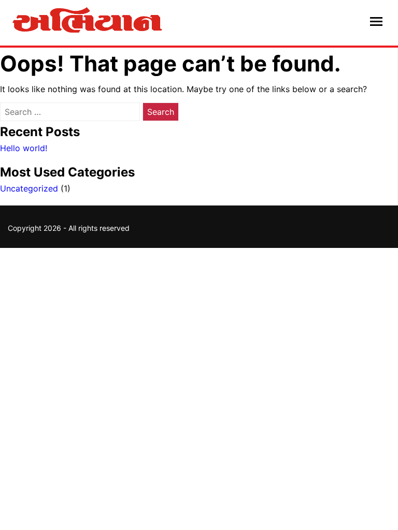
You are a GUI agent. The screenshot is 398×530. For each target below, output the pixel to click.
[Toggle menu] (376, 22)
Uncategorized (29, 188)
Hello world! (23, 148)
